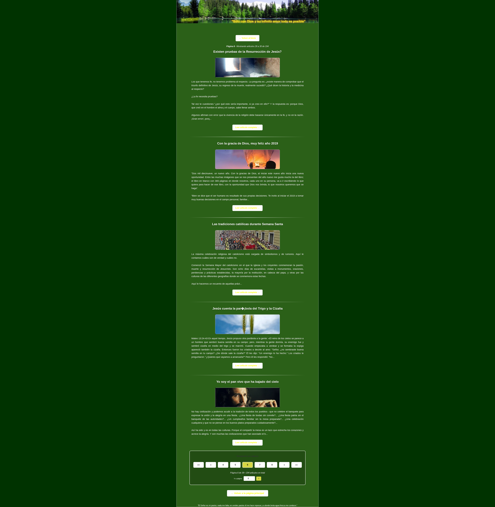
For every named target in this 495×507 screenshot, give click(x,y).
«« (198, 465)
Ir (258, 479)
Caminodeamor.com (247, 11)
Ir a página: (238, 479)
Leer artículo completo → (247, 127)
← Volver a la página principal (247, 493)
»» (296, 465)
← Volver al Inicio (247, 38)
